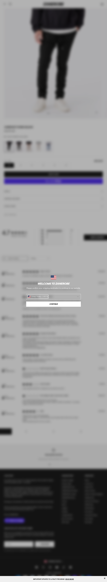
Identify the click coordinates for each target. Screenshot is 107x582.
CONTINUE (53, 304)
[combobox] (38, 296)
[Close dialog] (104, 578)
